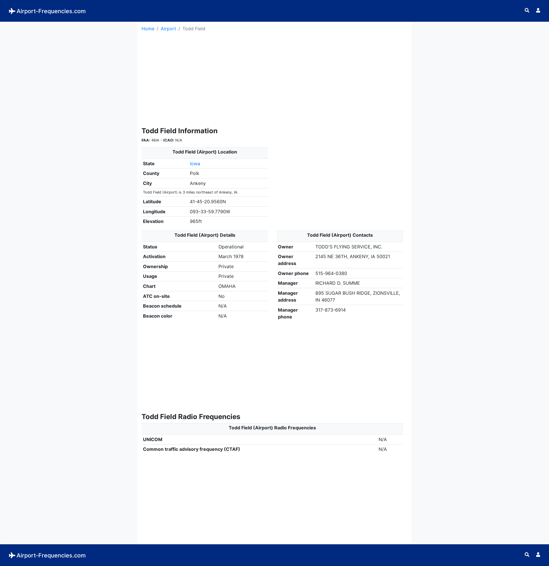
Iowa (195, 163)
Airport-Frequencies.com (51, 11)
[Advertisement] (68, 62)
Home (148, 28)
